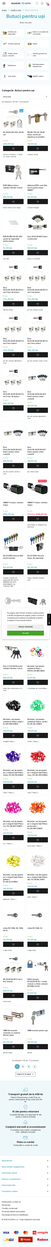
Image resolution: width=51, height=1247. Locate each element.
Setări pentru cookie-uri (11, 1202)
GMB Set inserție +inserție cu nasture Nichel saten (11, 1032)
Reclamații (6, 1205)
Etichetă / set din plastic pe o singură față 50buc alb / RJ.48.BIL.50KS (37, 877)
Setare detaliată (26, 626)
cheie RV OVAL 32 (34, 928)
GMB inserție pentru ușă (37, 1030)
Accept (25, 633)
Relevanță (25, 96)
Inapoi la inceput (25, 1074)
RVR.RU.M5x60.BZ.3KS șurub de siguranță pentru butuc (12, 238)
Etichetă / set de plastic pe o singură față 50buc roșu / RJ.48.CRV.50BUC (37, 772)
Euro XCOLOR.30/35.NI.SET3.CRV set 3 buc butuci (39, 341)
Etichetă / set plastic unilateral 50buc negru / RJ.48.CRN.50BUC (13, 721)
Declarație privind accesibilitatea (15, 1215)
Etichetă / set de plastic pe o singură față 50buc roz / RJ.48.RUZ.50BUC (13, 823)
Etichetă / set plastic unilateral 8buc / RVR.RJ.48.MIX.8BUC (36, 668)
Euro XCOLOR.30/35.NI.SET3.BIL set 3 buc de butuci (14, 394)
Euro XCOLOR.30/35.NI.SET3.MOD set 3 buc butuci (15, 341)
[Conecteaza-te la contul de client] (42, 3)
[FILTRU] (49, 623)
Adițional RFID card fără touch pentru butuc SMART (37, 187)
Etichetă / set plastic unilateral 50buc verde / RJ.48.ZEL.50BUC (37, 721)
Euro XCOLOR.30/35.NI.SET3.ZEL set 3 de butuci (38, 290)
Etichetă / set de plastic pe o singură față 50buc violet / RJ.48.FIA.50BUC (13, 772)
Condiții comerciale (9, 1208)
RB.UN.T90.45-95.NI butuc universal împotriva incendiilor (36, 134)
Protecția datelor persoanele (13, 1211)
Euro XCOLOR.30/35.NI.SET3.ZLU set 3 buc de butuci (14, 290)
